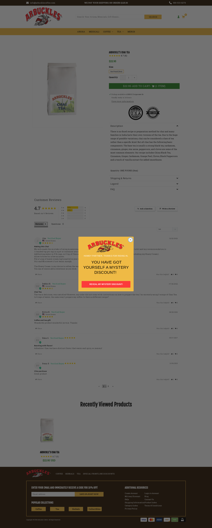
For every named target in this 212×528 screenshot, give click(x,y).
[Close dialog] (130, 240)
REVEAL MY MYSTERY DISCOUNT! (106, 284)
